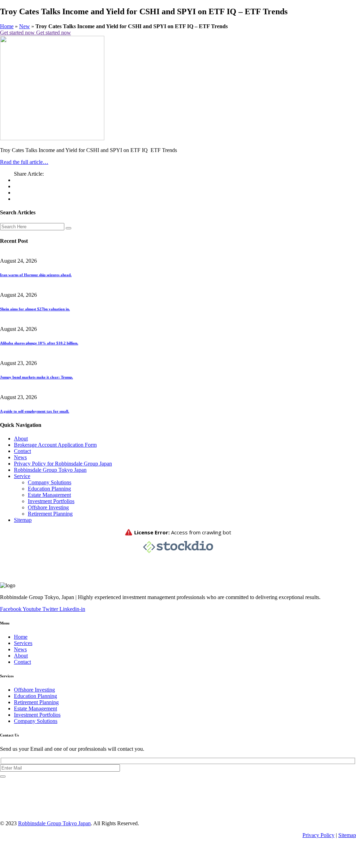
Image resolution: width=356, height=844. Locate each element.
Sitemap (23, 520)
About (21, 438)
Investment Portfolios (51, 501)
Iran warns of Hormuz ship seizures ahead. (36, 275)
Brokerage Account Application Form (55, 445)
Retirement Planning (50, 514)
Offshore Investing (48, 507)
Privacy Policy (318, 835)
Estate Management (49, 495)
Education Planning (49, 489)
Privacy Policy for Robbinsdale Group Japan (63, 464)
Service (22, 476)
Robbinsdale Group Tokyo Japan (50, 470)
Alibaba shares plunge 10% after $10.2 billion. (39, 343)
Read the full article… (24, 162)
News (20, 457)
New (24, 26)
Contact (22, 451)
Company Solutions (49, 482)
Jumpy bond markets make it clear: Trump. (36, 377)
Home (7, 26)
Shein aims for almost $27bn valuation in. (35, 309)
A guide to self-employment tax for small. (34, 411)
